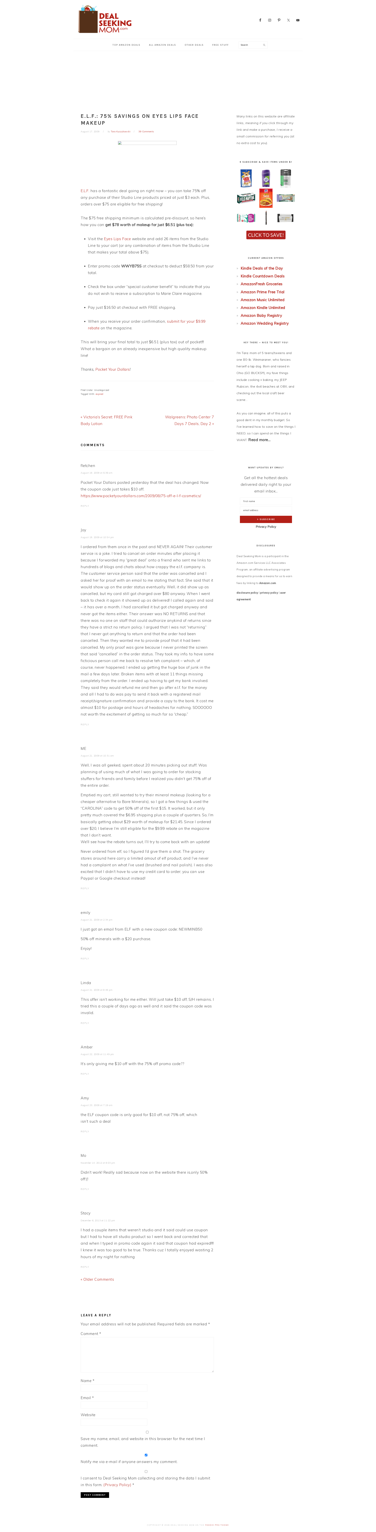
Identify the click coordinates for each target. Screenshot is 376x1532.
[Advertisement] (188, 80)
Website (88, 1414)
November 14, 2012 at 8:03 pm (98, 1162)
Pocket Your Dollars (112, 369)
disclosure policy (247, 592)
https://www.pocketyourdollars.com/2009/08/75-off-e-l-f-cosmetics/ (141, 495)
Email (87, 1397)
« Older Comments (97, 1279)
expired (99, 394)
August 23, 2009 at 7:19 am (96, 1105)
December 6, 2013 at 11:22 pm (98, 1220)
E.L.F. (85, 190)
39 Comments (146, 131)
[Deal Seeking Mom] (104, 34)
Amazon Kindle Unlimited (263, 307)
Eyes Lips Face (117, 238)
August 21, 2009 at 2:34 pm (96, 919)
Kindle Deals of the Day (262, 268)
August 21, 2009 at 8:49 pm (96, 990)
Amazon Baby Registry (261, 315)
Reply (85, 506)
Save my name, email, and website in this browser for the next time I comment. (143, 1442)
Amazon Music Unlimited (263, 299)
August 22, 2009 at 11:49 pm (97, 1054)
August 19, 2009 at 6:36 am (96, 472)
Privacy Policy (266, 527)
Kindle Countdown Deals (263, 276)
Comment (91, 1333)
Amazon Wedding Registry (265, 323)
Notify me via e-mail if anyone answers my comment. (129, 1461)
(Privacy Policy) (117, 1484)
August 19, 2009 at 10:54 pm (97, 537)
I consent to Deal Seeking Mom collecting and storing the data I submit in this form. (145, 1481)
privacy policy (269, 592)
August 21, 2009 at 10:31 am (97, 755)
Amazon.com (267, 583)
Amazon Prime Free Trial (263, 292)
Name (87, 1380)
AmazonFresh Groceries (262, 284)
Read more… (259, 439)
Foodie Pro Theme (217, 1525)
